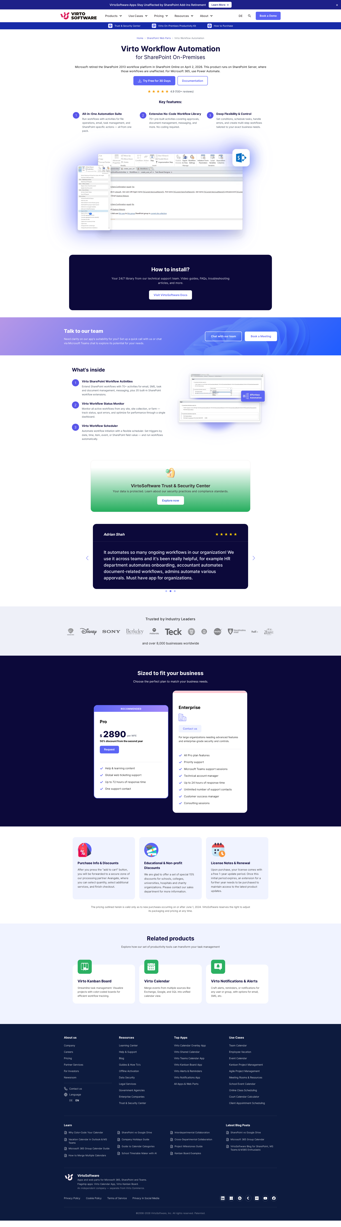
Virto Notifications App (187, 1077)
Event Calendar (238, 1058)
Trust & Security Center (132, 1103)
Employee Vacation (240, 1051)
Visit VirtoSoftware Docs (170, 295)
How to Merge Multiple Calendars (87, 1155)
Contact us (190, 728)
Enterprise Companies (131, 1096)
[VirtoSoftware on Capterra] (248, 1198)
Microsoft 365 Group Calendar (247, 1139)
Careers (68, 1051)
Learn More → (221, 5)
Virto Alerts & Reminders (188, 1071)
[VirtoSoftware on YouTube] (265, 1198)
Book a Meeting (261, 336)
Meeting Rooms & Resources (245, 1077)
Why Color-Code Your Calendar (86, 1132)
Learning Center (128, 1045)
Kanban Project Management (246, 1064)
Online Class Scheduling (243, 1090)
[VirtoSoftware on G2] (240, 1198)
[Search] (249, 15)
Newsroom (70, 1077)
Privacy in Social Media (145, 1198)
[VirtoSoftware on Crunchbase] (257, 1198)
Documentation (192, 80)
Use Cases (136, 16)
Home (140, 38)
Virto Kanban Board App (188, 1064)
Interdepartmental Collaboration (192, 1132)
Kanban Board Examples (188, 1153)
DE (241, 16)
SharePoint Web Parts (159, 38)
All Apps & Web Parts (186, 1083)
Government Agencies (132, 1090)
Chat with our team (223, 336)
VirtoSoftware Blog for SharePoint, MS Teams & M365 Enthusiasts (252, 1148)
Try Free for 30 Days (157, 80)
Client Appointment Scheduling (247, 1103)
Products (111, 16)
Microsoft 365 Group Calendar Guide (89, 1148)
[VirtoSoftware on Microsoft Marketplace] (231, 1198)
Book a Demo (268, 15)
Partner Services (73, 1064)
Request (109, 749)
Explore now (170, 500)
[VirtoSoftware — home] (69, 1177)
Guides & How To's (129, 1064)
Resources (182, 16)
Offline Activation (129, 1071)
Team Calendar (238, 1045)
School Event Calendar (242, 1083)
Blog (121, 1058)
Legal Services (127, 1083)
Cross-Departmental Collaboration (193, 1139)
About (204, 16)
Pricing (159, 16)
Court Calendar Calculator (244, 1096)
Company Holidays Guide (135, 1139)
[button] (87, 558)
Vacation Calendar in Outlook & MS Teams (88, 1141)
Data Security (127, 1077)
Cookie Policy (94, 1198)
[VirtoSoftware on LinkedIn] (223, 1198)
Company (69, 1045)
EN (77, 1100)
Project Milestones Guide (189, 1146)
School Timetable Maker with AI (139, 1153)
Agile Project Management (244, 1071)
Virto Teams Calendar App (189, 1058)
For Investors (71, 1071)
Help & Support (128, 1051)
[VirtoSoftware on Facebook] (274, 1198)
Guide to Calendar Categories (138, 1146)
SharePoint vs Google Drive (137, 1132)
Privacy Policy (72, 1198)
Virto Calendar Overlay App (190, 1045)
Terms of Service (117, 1198)
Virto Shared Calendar (187, 1051)
